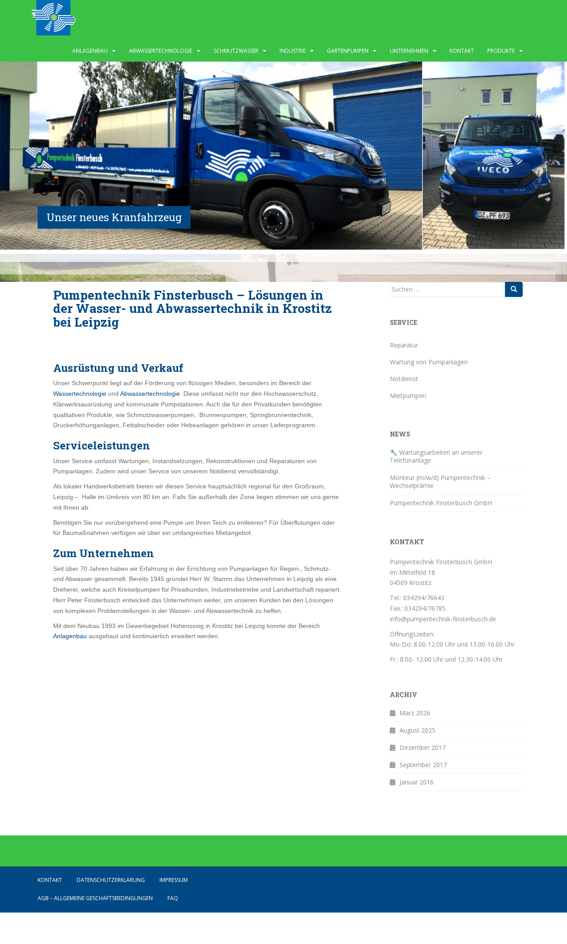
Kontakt (462, 51)
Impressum (173, 880)
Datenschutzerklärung (111, 880)
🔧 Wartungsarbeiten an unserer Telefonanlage (436, 456)
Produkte (501, 51)
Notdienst (404, 378)
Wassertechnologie (80, 393)
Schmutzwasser (236, 51)
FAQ (172, 898)
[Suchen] (514, 289)
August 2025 (417, 730)
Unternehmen (409, 51)
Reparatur (404, 345)
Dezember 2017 (423, 747)
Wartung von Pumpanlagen (429, 362)
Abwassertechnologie (160, 51)
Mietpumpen (408, 395)
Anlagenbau (90, 51)
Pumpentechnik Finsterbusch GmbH (441, 503)
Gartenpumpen (348, 51)
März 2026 (415, 713)
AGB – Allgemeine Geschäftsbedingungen (95, 898)
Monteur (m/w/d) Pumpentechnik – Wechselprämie (440, 481)
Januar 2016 (417, 782)
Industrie (293, 51)
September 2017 (423, 765)
